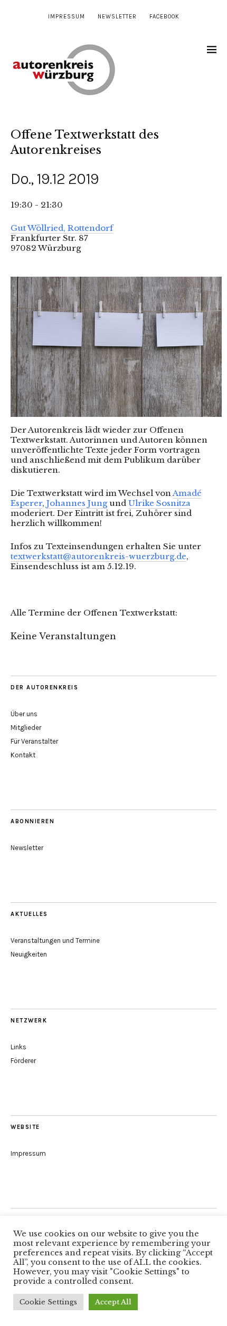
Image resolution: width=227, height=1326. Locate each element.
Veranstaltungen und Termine (55, 940)
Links (18, 1047)
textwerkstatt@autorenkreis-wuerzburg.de (98, 556)
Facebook (164, 16)
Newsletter (117, 16)
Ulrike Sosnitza (159, 503)
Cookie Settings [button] (48, 1302)
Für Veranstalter (34, 741)
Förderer (23, 1061)
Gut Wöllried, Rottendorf (62, 228)
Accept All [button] (113, 1302)
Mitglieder (26, 728)
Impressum (66, 16)
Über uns (24, 714)
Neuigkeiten (29, 954)
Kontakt (23, 755)
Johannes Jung (76, 503)
